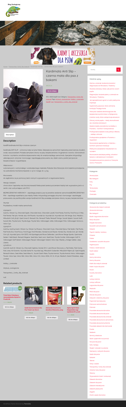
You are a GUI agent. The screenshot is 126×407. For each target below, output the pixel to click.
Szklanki (92, 357)
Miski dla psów (94, 291)
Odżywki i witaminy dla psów (99, 298)
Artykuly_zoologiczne (63, 99)
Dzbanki (92, 229)
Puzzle (92, 329)
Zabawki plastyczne (96, 389)
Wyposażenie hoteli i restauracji (100, 376)
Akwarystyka (94, 175)
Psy (91, 185)
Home (5, 66)
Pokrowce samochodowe (98, 304)
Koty (91, 182)
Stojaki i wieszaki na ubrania (99, 348)
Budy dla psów (95, 219)
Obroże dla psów (95, 295)
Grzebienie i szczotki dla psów (100, 241)
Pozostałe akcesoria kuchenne (100, 323)
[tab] (9, 135)
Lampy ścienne (95, 279)
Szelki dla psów (95, 354)
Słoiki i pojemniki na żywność (99, 338)
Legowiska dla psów (96, 285)
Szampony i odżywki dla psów (100, 351)
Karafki (92, 254)
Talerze (92, 360)
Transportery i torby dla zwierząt (19, 66)
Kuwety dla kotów (96, 273)
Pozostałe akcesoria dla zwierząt (100, 317)
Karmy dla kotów (95, 257)
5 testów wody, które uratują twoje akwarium (105, 117)
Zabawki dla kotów (96, 379)
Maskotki (93, 288)
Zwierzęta (93, 194)
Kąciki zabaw (94, 251)
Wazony (92, 373)
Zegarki (92, 392)
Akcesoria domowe (96, 210)
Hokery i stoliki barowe (97, 248)
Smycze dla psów (95, 342)
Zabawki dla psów (96, 382)
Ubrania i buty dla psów (97, 370)
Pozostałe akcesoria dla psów (99, 313)
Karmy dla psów (95, 260)
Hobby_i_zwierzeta (77, 99)
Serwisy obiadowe (96, 335)
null (52, 102)
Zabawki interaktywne (97, 385)
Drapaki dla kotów (96, 223)
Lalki (91, 276)
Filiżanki (92, 235)
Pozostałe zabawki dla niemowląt (101, 326)
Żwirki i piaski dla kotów (98, 395)
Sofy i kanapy (94, 345)
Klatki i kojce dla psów (97, 266)
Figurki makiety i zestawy (98, 232)
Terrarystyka (94, 188)
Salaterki (92, 332)
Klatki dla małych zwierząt (98, 263)
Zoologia (93, 191)
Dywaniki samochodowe (98, 226)
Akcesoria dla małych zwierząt (100, 207)
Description (10, 135)
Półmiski (92, 307)
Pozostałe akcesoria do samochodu (101, 320)
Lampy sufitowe (95, 282)
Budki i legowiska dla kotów (99, 216)
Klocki (92, 270)
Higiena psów (94, 244)
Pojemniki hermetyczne (98, 301)
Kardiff (48, 102)
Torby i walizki (94, 364)
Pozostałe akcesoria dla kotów (100, 310)
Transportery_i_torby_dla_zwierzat (65, 102)
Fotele (92, 238)
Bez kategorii (94, 178)
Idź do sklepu (52, 91)
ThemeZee (27, 404)
